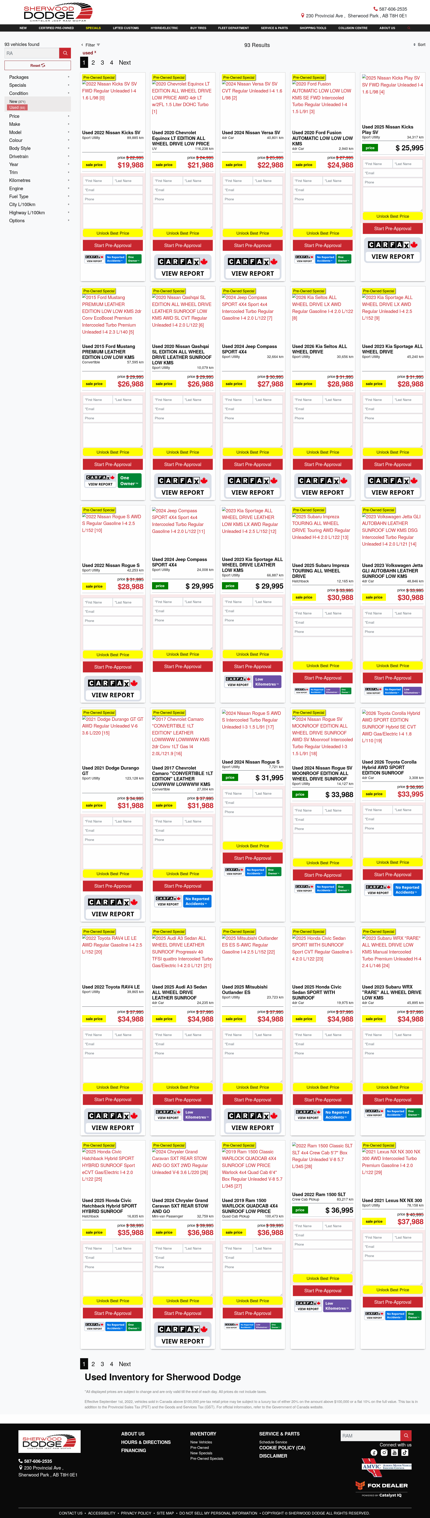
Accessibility (102, 1513)
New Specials (201, 1452)
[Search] (65, 53)
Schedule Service (273, 1441)
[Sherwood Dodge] (58, 11)
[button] (23, 28)
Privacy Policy (136, 1513)
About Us (133, 1433)
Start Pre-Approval (112, 245)
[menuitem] (39, 101)
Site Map (166, 1513)
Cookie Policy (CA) (282, 1447)
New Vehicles (201, 1441)
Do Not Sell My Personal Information (218, 1513)
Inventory (203, 1433)
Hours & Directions (146, 1442)
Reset (35, 65)
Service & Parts (279, 1433)
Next (125, 62)
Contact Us (71, 1513)
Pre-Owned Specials (206, 1458)
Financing (133, 1450)
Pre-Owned (199, 1447)
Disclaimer (273, 1455)
